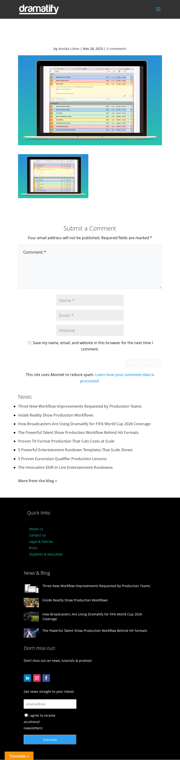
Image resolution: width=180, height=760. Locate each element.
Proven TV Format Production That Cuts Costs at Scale (66, 441)
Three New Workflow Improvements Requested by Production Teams (80, 406)
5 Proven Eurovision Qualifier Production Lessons (62, 458)
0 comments (116, 48)
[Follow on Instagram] (37, 678)
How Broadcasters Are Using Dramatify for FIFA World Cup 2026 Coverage (84, 423)
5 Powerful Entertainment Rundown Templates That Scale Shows (75, 449)
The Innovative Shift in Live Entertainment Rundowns (65, 467)
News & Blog (37, 573)
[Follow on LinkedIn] (27, 678)
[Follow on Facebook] (46, 678)
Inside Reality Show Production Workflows (56, 415)
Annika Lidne (68, 48)
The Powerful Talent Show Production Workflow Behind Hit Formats (78, 432)
